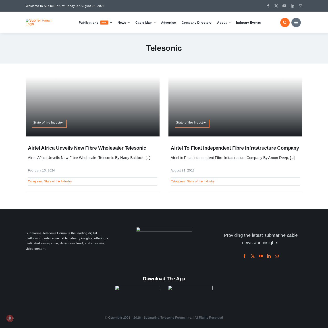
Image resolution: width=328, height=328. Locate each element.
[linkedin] (292, 6)
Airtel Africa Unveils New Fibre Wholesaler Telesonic (87, 148)
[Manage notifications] (9, 318)
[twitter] (276, 6)
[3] (164, 229)
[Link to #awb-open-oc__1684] (296, 22)
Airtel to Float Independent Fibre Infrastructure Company (235, 148)
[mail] (300, 6)
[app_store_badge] (137, 287)
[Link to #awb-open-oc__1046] (285, 22)
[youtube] (284, 6)
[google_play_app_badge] (190, 287)
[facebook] (268, 6)
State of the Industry (58, 181)
